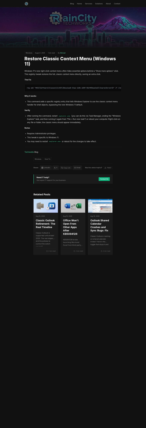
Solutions (99, 4)
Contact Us (104, 179)
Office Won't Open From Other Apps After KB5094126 (71, 227)
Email (78, 168)
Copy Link (67, 168)
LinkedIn (47, 168)
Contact (117, 4)
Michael (63, 53)
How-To (47, 159)
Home (79, 4)
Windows (29, 53)
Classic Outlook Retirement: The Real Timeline (45, 224)
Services (88, 4)
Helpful (109, 168)
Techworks (29, 152)
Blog (72, 4)
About (108, 4)
